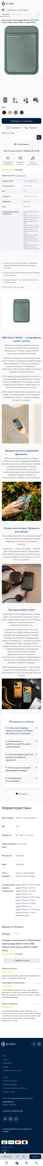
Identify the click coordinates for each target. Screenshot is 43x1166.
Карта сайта (7, 1063)
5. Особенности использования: (14, 779)
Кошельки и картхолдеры (18, 10)
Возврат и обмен (9, 1092)
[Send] (39, 137)
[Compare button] (23, 1156)
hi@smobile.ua (8, 1102)
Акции (5, 1077)
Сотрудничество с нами (12, 1070)
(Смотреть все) (20, 175)
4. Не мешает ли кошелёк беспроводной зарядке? (18, 769)
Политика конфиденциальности (15, 1088)
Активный (23, 794)
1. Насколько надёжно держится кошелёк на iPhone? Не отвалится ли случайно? (19, 731)
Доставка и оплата (10, 1081)
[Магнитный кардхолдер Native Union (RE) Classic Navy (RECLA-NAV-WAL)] (21, 112)
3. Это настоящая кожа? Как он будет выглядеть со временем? (19, 757)
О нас (5, 1059)
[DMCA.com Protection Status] (21, 1153)
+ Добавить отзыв (21, 960)
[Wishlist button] (17, 1156)
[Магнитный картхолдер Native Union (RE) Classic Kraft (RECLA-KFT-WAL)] (10, 112)
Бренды (6, 1067)
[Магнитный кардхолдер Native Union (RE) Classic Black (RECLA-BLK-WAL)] (4, 112)
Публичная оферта (10, 1084)
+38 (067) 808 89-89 (12, 1111)
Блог (4, 1056)
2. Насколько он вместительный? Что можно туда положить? (18, 744)
